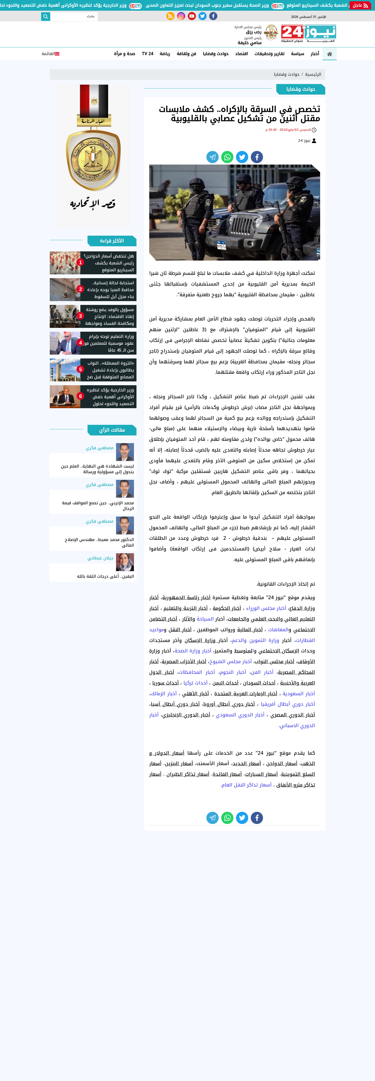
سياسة (297, 54)
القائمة (48, 54)
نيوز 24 (305, 140)
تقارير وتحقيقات (269, 54)
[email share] (212, 157)
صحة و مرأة (124, 54)
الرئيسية (313, 74)
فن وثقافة (186, 54)
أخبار (315, 54)
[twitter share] (242, 157)
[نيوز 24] (309, 34)
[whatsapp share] (227, 157)
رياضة (165, 54)
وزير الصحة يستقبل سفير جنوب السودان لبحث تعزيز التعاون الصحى (226, 5)
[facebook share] (257, 157)
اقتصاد (241, 54)
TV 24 (147, 54)
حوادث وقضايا (216, 54)
